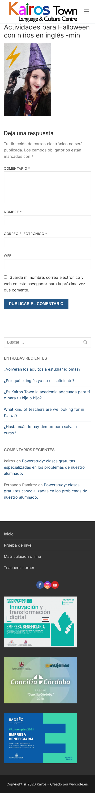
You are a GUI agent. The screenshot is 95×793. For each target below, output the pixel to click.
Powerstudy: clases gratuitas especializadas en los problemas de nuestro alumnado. (44, 467)
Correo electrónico (25, 234)
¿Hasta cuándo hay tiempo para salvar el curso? (41, 429)
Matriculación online (22, 556)
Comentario (17, 168)
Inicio (9, 534)
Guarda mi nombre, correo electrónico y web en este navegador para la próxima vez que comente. (44, 283)
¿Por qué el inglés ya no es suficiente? (39, 380)
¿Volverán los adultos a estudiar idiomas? (42, 369)
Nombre (13, 212)
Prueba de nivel (18, 545)
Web (8, 256)
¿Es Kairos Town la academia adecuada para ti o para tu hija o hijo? (47, 395)
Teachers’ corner (19, 567)
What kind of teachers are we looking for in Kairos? (44, 412)
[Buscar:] (47, 342)
